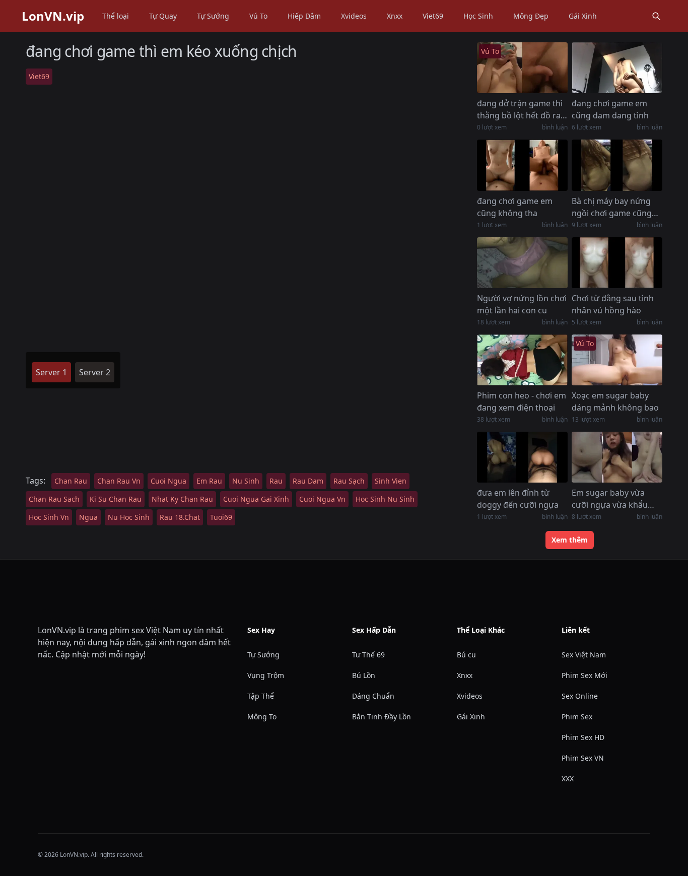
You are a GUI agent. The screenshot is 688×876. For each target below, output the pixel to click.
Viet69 (433, 16)
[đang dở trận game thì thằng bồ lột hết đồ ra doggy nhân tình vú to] (522, 67)
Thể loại (115, 16)
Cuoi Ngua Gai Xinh (256, 499)
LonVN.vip (53, 16)
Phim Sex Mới (584, 675)
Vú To (258, 16)
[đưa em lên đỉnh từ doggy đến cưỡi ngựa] (522, 457)
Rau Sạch (349, 481)
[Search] (656, 16)
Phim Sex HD (583, 737)
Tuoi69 (221, 517)
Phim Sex (577, 716)
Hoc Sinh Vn (49, 517)
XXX (568, 778)
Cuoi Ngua (168, 481)
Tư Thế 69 (368, 654)
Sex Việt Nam (584, 654)
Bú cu (466, 654)
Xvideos (354, 16)
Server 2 (94, 372)
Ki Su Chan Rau (116, 499)
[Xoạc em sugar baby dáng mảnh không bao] (617, 359)
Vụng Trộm (265, 675)
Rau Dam (308, 481)
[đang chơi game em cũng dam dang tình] (617, 67)
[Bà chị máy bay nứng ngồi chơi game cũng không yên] (617, 165)
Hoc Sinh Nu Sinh (385, 499)
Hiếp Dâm (304, 16)
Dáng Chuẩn (373, 696)
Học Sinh (478, 16)
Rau (276, 481)
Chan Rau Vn (119, 481)
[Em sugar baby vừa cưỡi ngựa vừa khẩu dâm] (617, 457)
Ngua (88, 517)
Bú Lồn (363, 675)
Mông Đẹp (530, 16)
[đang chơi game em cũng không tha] (522, 165)
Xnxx (394, 16)
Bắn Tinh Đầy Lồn (381, 716)
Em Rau (209, 481)
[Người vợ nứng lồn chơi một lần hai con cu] (522, 262)
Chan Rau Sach (54, 499)
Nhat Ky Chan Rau (182, 499)
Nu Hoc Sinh (129, 517)
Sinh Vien (390, 481)
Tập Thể (260, 696)
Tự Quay (163, 16)
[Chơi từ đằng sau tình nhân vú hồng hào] (617, 262)
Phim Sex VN (583, 758)
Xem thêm (570, 540)
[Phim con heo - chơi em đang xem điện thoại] (522, 359)
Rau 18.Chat (180, 517)
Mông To (262, 716)
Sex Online (580, 696)
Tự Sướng (213, 16)
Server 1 (51, 372)
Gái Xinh (583, 16)
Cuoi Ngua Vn (322, 499)
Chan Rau (70, 481)
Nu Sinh (245, 481)
